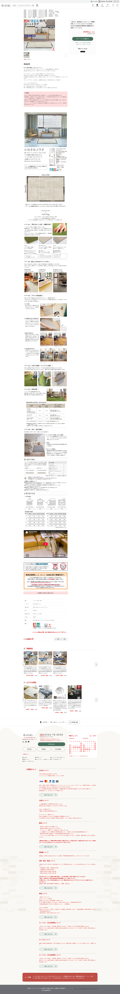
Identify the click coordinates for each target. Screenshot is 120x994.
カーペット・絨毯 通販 (32, 9)
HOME (25, 9)
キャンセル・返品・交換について (58, 757)
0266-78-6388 (49, 736)
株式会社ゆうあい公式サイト (29, 739)
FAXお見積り (58, 749)
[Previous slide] (23, 664)
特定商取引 (62, 988)
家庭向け (56, 14)
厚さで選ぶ (51, 11)
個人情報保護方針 (46, 990)
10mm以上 (57, 11)
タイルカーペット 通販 (43, 9)
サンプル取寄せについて (56, 759)
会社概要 (56, 988)
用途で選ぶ (51, 14)
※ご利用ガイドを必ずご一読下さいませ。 (45, 592)
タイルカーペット (40, 17)
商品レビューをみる (82, 48)
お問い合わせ (51, 744)
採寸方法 (29, 749)
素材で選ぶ (51, 16)
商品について (26, 759)
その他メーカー (52, 13)
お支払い (25, 757)
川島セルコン (51, 9)
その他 (58, 12)
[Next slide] (96, 664)
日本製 (34, 17)
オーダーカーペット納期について (43, 759)
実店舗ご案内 (75, 722)
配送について (39, 757)
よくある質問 (41, 988)
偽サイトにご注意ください (29, 761)
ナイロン (56, 16)
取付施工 (44, 749)
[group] (31, 663)
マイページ (34, 988)
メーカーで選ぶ (52, 12)
